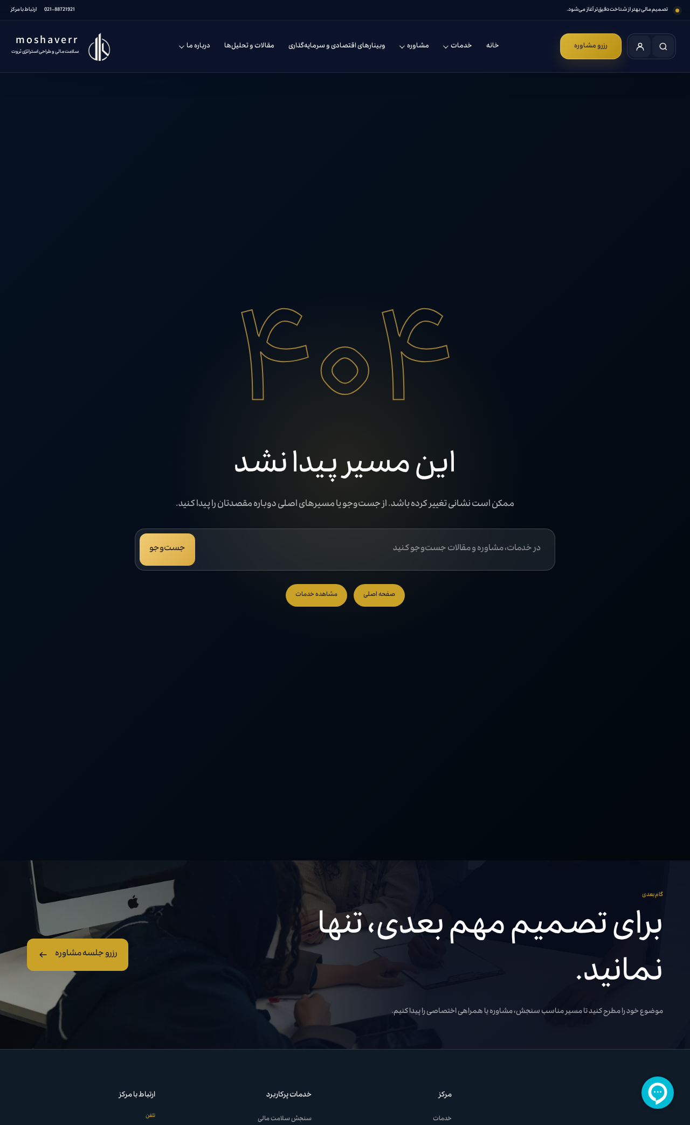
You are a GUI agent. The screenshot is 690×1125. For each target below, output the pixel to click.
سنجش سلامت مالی (285, 1119)
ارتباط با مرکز (24, 10)
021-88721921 (59, 10)
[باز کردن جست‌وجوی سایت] (663, 46)
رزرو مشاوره (591, 46)
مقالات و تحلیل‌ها (249, 46)
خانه (492, 46)
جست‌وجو (167, 549)
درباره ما (198, 46)
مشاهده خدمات (316, 595)
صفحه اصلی (379, 595)
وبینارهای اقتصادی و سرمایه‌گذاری (336, 46)
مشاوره (418, 46)
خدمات (461, 46)
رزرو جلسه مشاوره (86, 954)
